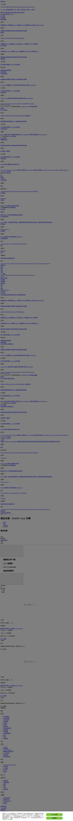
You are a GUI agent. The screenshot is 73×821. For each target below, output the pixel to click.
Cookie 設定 (54, 814)
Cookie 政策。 (10, 819)
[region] (36, 816)
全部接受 (54, 818)
